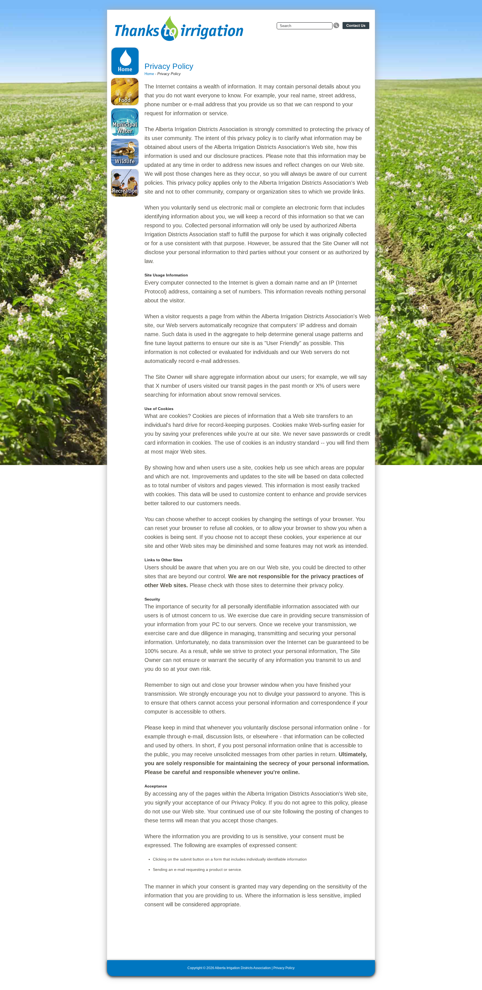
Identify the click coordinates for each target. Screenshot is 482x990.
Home (149, 74)
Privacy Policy (284, 968)
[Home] (178, 26)
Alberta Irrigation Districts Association (243, 968)
